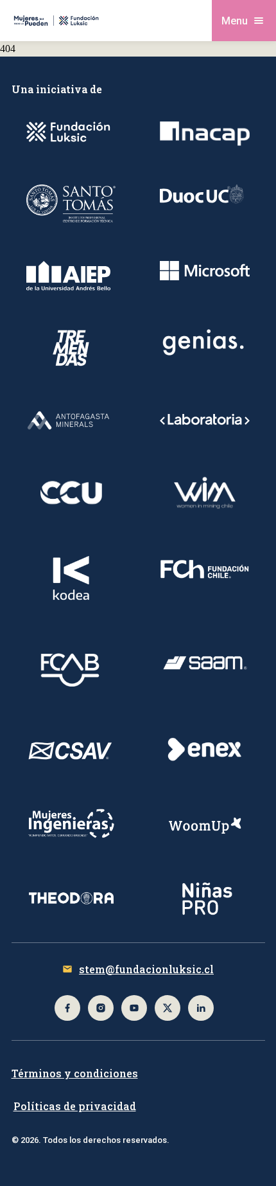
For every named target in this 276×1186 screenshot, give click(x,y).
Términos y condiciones (75, 1073)
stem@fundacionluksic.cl (146, 969)
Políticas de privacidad (74, 1106)
